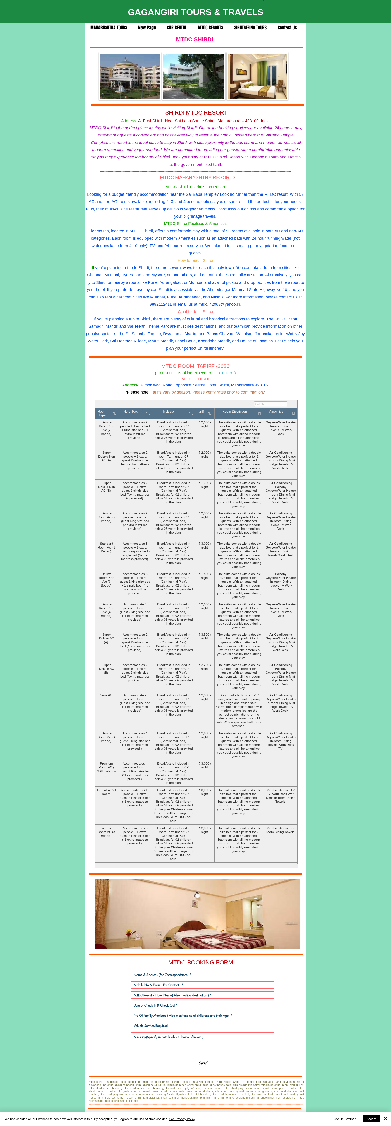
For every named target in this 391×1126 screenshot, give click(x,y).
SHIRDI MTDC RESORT (196, 112)
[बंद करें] (385, 1118)
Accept (371, 1118)
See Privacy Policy (182, 1118)
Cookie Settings (345, 1118)
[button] (197, 914)
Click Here (224, 373)
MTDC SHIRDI (195, 39)
